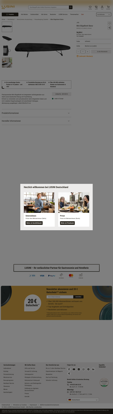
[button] (39, 209)
